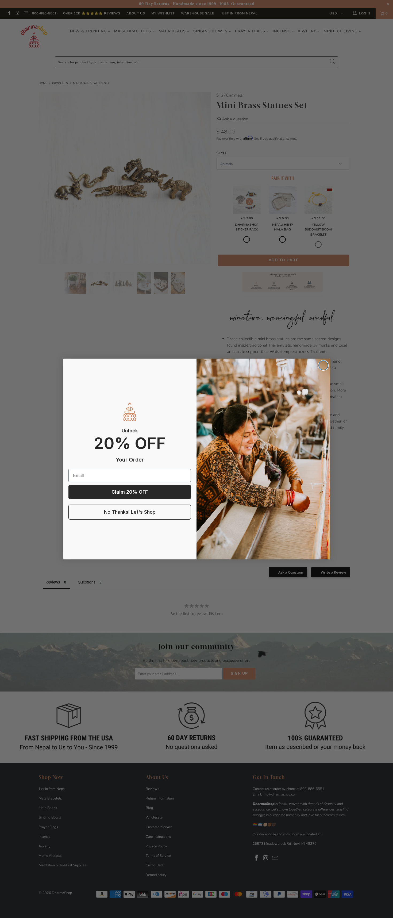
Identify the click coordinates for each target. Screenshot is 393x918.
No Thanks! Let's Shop (130, 512)
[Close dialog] (323, 365)
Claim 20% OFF (129, 492)
